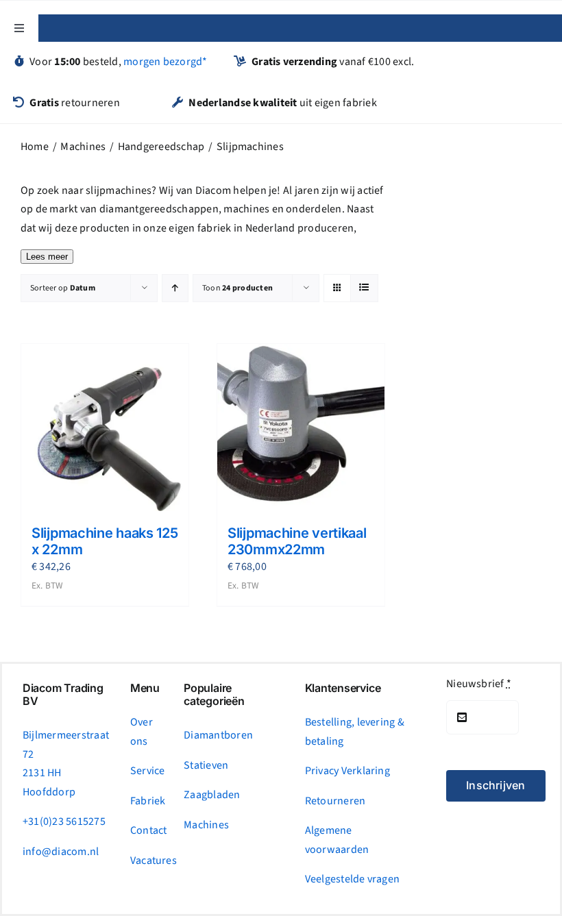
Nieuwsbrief (478, 683)
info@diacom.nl (61, 851)
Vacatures (153, 860)
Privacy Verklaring (347, 770)
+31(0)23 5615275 (64, 821)
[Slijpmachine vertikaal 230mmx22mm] (300, 427)
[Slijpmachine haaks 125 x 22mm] (104, 427)
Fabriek (148, 800)
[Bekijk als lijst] (364, 288)
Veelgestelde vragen (352, 879)
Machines (206, 824)
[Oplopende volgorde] (175, 288)
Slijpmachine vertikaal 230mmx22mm (297, 541)
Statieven (206, 765)
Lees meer (47, 256)
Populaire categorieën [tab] (214, 695)
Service (147, 770)
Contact (148, 830)
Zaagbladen (212, 794)
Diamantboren (218, 735)
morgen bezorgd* (165, 61)
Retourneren (335, 800)
